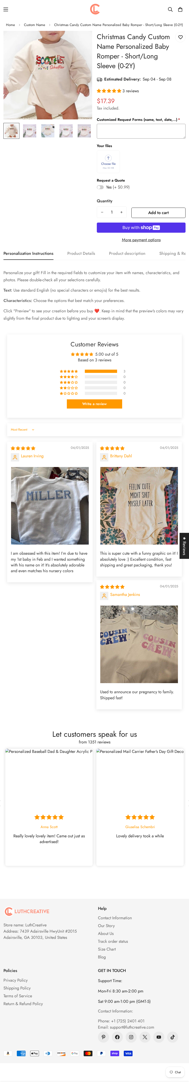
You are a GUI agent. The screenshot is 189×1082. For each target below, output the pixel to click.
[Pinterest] (103, 1037)
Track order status (113, 941)
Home (10, 24)
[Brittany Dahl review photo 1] (139, 506)
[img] (23, 448)
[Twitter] (145, 1037)
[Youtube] (158, 1037)
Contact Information (115, 918)
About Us (106, 934)
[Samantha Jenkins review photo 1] (139, 644)
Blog (102, 957)
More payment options (141, 240)
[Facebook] (117, 1037)
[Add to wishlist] (180, 37)
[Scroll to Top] (180, 1057)
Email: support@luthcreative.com (126, 1027)
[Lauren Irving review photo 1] (50, 506)
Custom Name (34, 24)
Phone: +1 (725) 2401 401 (121, 1021)
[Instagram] (131, 1037)
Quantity (104, 201)
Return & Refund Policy (23, 1004)
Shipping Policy (17, 988)
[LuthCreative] (94, 9)
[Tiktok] (172, 1037)
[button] (180, 9)
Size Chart (107, 949)
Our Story (106, 926)
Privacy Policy (15, 980)
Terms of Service (17, 996)
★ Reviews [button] (184, 546)
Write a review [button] (94, 403)
